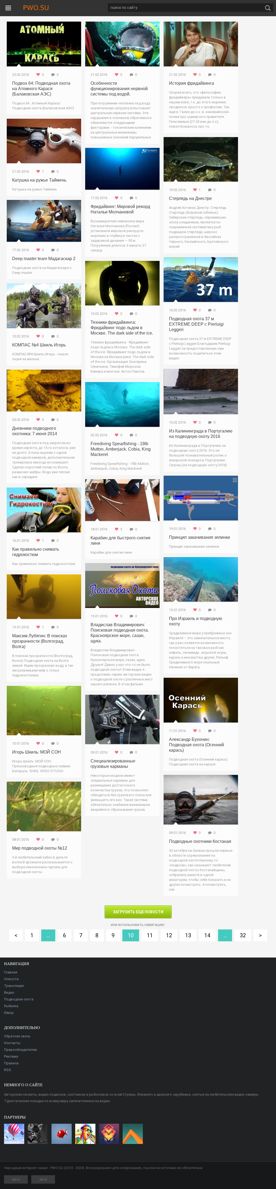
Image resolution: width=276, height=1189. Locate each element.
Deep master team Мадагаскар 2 (43, 258)
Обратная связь (17, 1036)
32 (243, 935)
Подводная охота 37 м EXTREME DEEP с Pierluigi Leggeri (196, 324)
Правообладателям (20, 1050)
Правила (11, 1063)
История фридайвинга (191, 83)
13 (188, 935)
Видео (9, 992)
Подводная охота (18, 999)
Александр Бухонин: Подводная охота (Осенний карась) (196, 744)
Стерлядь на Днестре (190, 198)
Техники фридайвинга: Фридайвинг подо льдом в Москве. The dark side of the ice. (122, 327)
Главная (10, 972)
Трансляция (14, 986)
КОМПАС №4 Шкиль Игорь (39, 345)
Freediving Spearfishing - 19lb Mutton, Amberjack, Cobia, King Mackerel (121, 449)
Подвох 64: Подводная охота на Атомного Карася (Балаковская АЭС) (41, 88)
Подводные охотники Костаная (200, 841)
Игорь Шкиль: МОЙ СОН (36, 752)
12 (169, 935)
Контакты (12, 1043)
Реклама (11, 1056)
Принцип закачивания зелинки (199, 537)
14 (207, 935)
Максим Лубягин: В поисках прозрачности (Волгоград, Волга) (39, 641)
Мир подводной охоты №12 (39, 848)
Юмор (9, 1013)
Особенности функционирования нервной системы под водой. (119, 88)
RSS (7, 1070)
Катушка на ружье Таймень (39, 180)
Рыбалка (11, 1006)
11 (150, 935)
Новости (11, 979)
